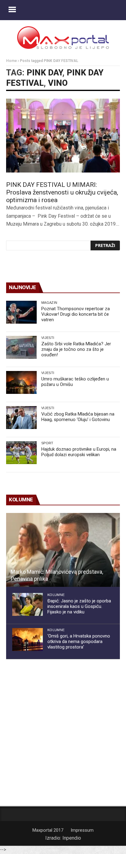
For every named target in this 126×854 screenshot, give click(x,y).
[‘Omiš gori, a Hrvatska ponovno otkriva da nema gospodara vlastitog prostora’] (27, 639)
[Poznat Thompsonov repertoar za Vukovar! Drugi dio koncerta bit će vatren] (21, 312)
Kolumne (56, 595)
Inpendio (71, 838)
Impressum (82, 830)
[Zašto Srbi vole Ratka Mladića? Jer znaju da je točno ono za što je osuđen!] (21, 347)
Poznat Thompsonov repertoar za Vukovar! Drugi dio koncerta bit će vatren (75, 314)
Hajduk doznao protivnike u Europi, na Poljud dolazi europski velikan (78, 451)
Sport (47, 443)
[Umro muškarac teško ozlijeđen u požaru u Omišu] (21, 382)
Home (11, 61)
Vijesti (47, 338)
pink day (44, 73)
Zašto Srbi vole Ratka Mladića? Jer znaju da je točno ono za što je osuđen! (76, 349)
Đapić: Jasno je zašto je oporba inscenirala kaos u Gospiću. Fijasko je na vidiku (79, 606)
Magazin (49, 302)
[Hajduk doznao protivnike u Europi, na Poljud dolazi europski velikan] (21, 452)
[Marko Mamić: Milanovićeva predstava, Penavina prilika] (63, 550)
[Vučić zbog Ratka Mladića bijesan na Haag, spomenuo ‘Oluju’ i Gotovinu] (21, 417)
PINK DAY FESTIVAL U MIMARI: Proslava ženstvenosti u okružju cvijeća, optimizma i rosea (62, 192)
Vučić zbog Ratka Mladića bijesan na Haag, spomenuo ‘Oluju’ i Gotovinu (77, 416)
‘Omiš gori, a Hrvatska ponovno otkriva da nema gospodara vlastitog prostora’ (78, 641)
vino (58, 83)
